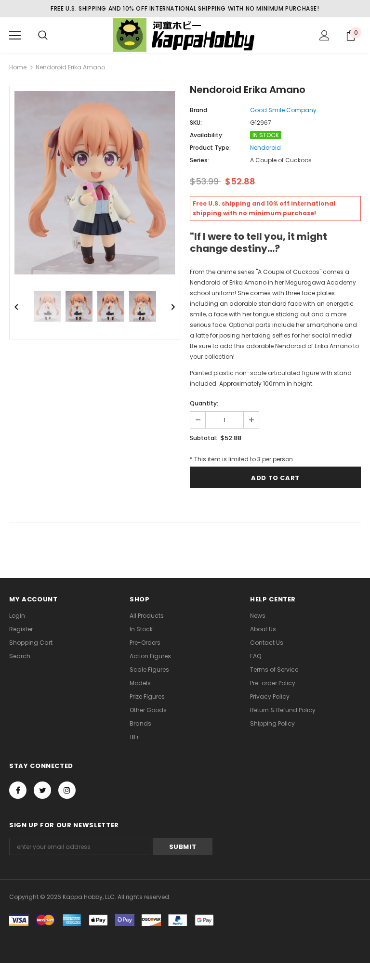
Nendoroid (265, 147)
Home (17, 67)
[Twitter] (42, 790)
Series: (199, 160)
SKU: (196, 122)
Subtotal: (203, 438)
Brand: (199, 110)
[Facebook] (17, 790)
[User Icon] (324, 35)
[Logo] (185, 35)
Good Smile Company (283, 110)
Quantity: (204, 403)
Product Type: (210, 147)
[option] (94, 182)
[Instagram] (67, 790)
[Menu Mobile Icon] (15, 35)
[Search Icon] (43, 35)
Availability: (207, 135)
